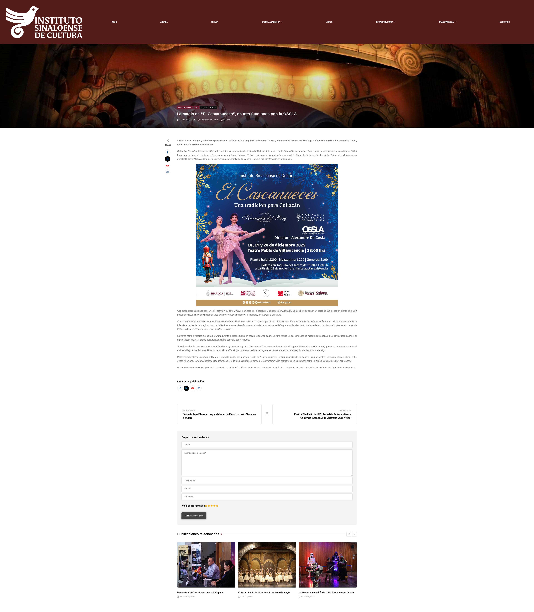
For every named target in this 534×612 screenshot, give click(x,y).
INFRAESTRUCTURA (384, 22)
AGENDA (164, 22)
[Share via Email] (167, 172)
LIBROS (329, 22)
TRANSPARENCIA (446, 22)
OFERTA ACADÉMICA (271, 22)
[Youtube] (167, 165)
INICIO (114, 22)
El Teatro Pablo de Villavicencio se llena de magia (264, 592)
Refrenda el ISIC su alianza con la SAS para (200, 592)
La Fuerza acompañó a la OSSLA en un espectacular (326, 592)
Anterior (190, 410)
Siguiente (343, 411)
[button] (348, 534)
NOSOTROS (505, 22)
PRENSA (214, 22)
